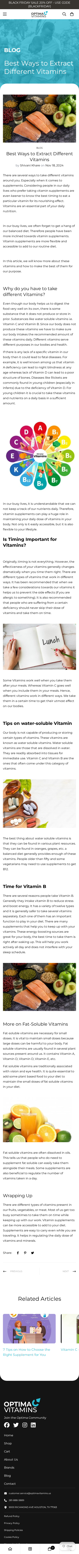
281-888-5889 (16, 1500)
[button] (72, 14)
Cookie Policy (11, 1537)
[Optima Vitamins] (39, 14)
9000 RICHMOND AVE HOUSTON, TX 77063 (33, 1507)
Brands (9, 1467)
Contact (10, 1483)
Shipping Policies (13, 1530)
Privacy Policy (12, 1523)
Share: (7, 1253)
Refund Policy (11, 1516)
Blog (39, 147)
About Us (11, 1459)
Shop (8, 1443)
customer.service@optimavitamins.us (30, 1493)
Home (8, 1435)
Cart (7, 1451)
